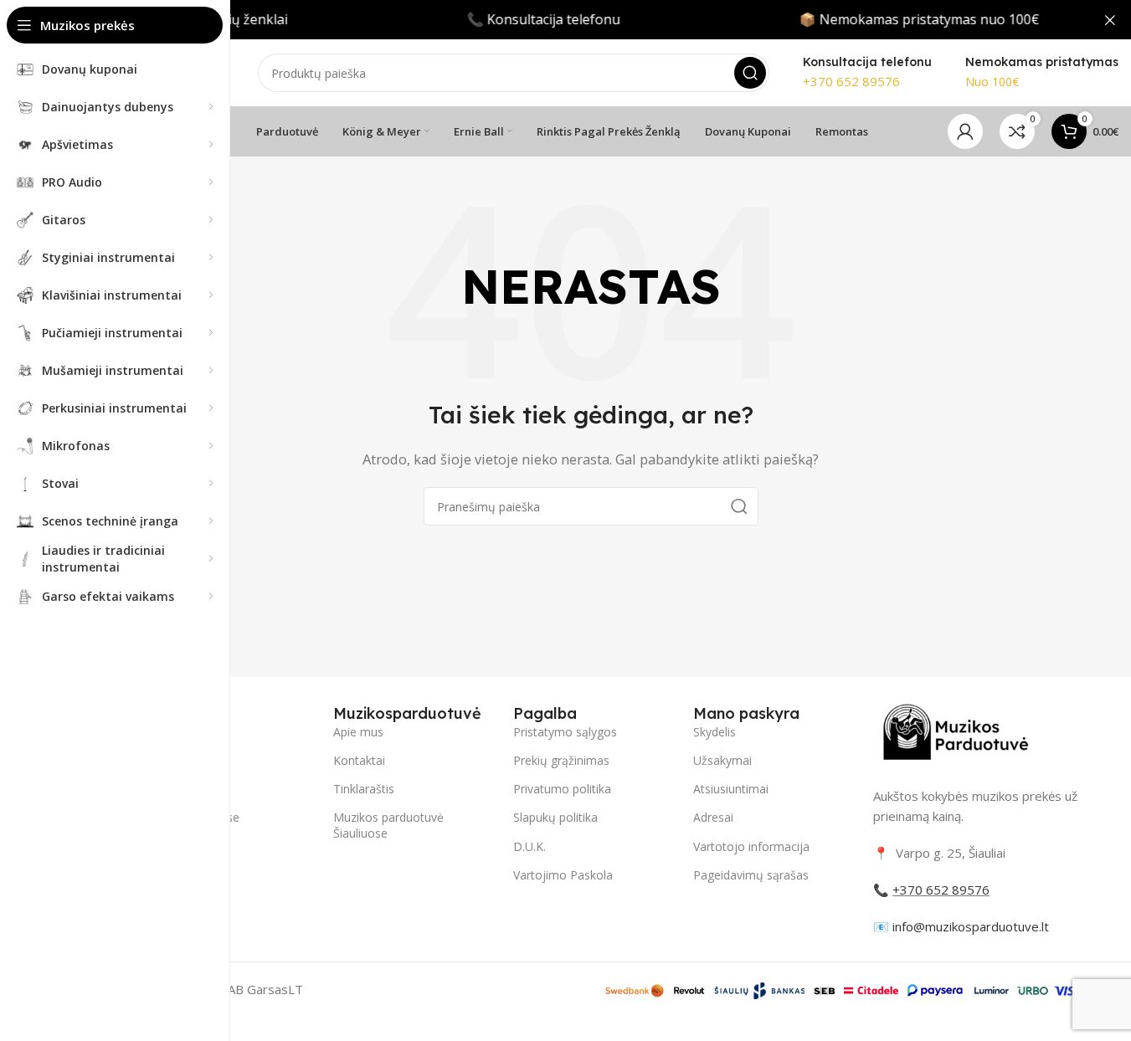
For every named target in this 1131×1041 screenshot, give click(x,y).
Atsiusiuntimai (731, 789)
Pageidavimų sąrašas (751, 875)
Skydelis (714, 732)
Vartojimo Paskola (563, 875)
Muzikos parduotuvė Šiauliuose (388, 824)
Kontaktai (359, 760)
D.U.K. (529, 846)
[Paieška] (750, 73)
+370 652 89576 (851, 81)
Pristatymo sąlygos (565, 732)
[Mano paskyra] (965, 131)
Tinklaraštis (363, 789)
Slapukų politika (555, 817)
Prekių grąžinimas (561, 760)
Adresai (713, 817)
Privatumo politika (562, 789)
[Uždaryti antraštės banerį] (1110, 19)
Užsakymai (722, 760)
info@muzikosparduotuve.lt (970, 926)
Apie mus (358, 732)
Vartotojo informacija (751, 846)
